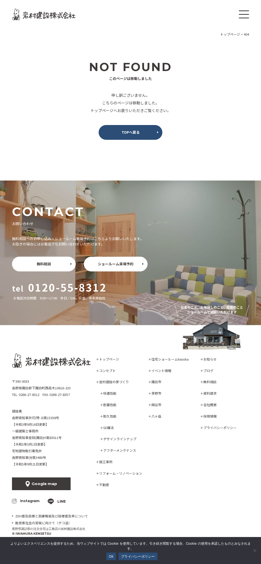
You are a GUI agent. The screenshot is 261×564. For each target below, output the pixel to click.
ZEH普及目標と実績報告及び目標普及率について (51, 516)
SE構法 (108, 427)
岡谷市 (156, 404)
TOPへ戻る (131, 132)
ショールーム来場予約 (116, 263)
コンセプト (107, 370)
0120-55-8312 (67, 287)
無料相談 (44, 263)
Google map (44, 483)
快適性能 (109, 393)
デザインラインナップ (119, 438)
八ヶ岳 (156, 416)
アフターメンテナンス (119, 450)
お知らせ (210, 359)
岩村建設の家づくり (114, 381)
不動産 (104, 484)
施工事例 (105, 461)
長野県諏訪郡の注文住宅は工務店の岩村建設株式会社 (48, 529)
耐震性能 (109, 404)
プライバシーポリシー (220, 427)
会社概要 (210, 404)
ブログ (208, 370)
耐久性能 (109, 416)
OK (111, 556)
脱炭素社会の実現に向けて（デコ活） (43, 522)
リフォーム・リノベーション (120, 473)
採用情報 (210, 416)
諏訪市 (156, 381)
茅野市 (156, 393)
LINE (61, 501)
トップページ (109, 359)
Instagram (30, 501)
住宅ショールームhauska (170, 359)
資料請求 (210, 393)
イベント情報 (161, 370)
